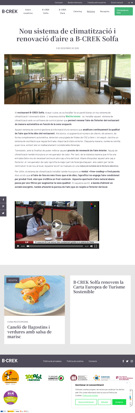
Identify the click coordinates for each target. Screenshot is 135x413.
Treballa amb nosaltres (96, 2)
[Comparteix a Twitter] (3, 213)
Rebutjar (104, 402)
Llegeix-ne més (34, 309)
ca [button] (129, 2)
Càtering (77, 11)
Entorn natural (117, 2)
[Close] (127, 382)
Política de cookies (90, 395)
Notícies (91, 11)
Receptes (104, 11)
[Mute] (91, 246)
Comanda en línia (123, 11)
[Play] (18, 246)
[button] (57, 225)
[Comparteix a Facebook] (3, 199)
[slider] (55, 246)
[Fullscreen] (95, 246)
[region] (101, 394)
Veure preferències (86, 402)
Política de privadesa (52, 361)
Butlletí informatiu (75, 2)
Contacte (59, 2)
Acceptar (119, 402)
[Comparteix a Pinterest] (3, 206)
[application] (57, 225)
